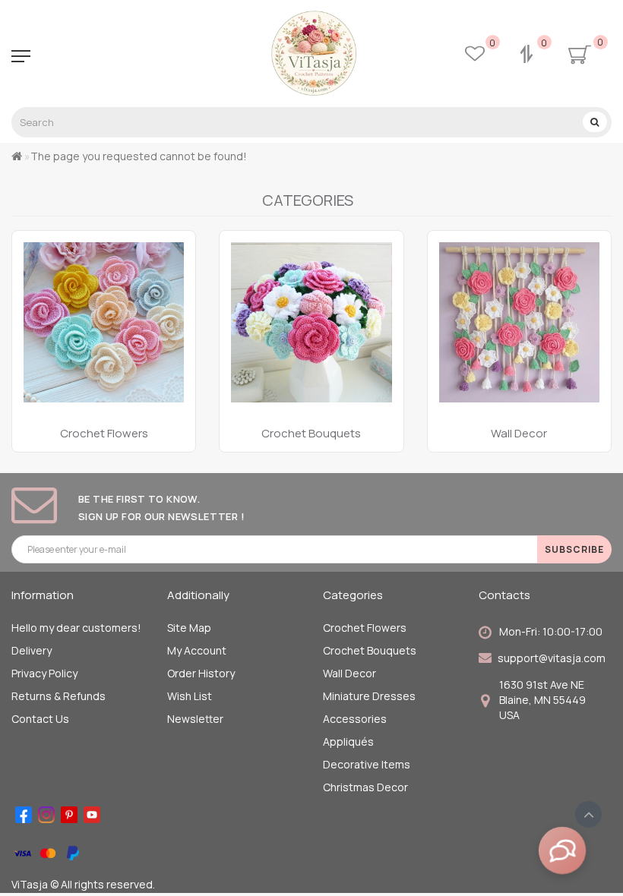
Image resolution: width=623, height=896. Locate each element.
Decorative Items (366, 764)
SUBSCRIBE (574, 549)
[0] (528, 55)
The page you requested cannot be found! (138, 156)
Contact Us (40, 718)
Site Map (189, 627)
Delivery (31, 650)
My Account (196, 650)
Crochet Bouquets (369, 650)
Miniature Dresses (369, 696)
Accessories (355, 718)
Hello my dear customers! (76, 627)
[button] (590, 326)
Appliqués (348, 741)
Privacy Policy (44, 673)
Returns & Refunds (58, 696)
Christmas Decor (365, 787)
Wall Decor (349, 673)
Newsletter (195, 718)
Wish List (189, 696)
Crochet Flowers (364, 627)
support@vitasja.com (552, 658)
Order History (201, 673)
